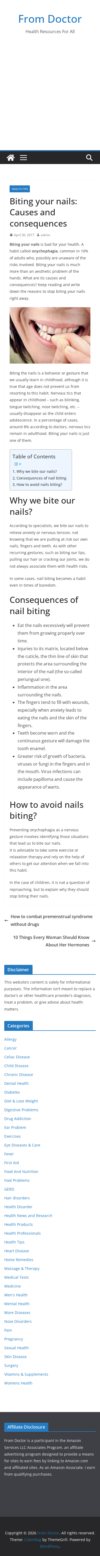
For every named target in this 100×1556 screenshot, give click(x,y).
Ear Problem (15, 1127)
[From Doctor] (10, 157)
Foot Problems (17, 1180)
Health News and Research (28, 1215)
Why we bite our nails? (37, 471)
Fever (9, 1153)
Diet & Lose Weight (21, 1100)
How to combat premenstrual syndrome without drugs (52, 920)
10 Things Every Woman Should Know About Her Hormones (51, 941)
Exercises (12, 1136)
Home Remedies (18, 1259)
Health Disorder (18, 1206)
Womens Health (18, 1383)
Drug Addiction (17, 1118)
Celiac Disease (17, 1056)
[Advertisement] (50, 97)
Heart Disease (16, 1250)
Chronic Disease (18, 1074)
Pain (8, 1330)
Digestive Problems (21, 1109)
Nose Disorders (18, 1321)
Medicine (12, 1286)
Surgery (11, 1365)
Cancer (10, 1048)
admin (45, 235)
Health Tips (20, 189)
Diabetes (12, 1092)
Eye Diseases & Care (22, 1145)
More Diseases (17, 1312)
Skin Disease (15, 1356)
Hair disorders (17, 1197)
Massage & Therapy (21, 1268)
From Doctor (50, 18)
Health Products (18, 1224)
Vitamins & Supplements (26, 1374)
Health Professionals (22, 1233)
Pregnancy (13, 1338)
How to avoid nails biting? (39, 484)
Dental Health (16, 1083)
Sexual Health (16, 1347)
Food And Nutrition (21, 1171)
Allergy (10, 1039)
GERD (9, 1189)
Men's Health (16, 1294)
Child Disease (16, 1065)
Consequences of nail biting (41, 478)
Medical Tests (16, 1277)
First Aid (11, 1162)
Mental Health (17, 1303)
